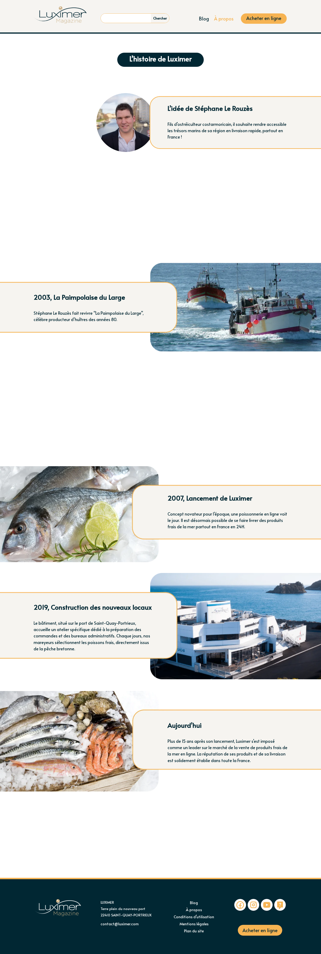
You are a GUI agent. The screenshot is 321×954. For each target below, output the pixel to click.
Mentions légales (194, 924)
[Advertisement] (160, 211)
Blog (204, 19)
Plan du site (194, 931)
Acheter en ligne (263, 18)
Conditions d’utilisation (194, 917)
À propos (224, 19)
